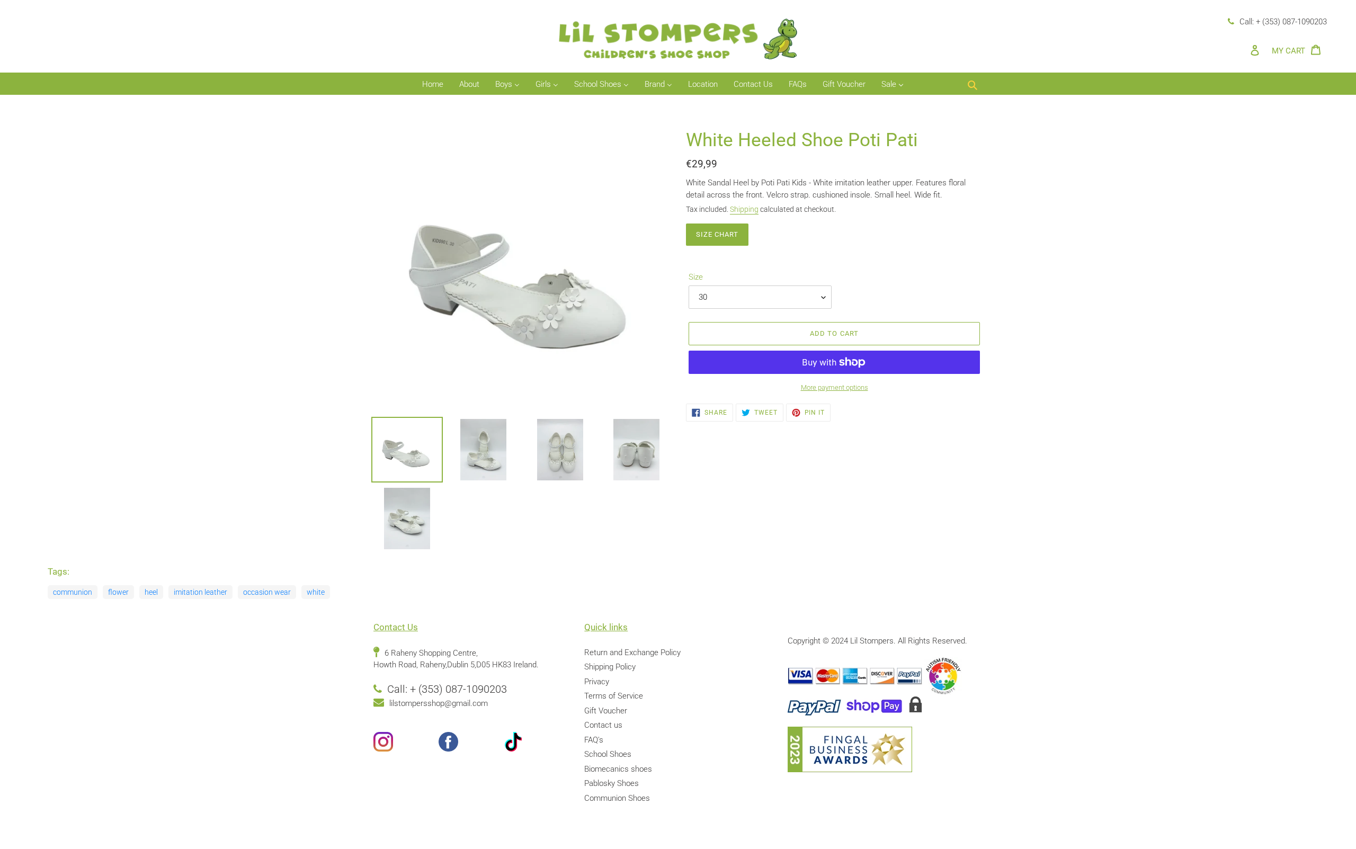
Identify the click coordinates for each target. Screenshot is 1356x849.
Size (696, 277)
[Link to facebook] (471, 744)
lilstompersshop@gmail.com (438, 703)
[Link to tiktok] (536, 744)
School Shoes (607, 754)
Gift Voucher (605, 711)
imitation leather (200, 592)
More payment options (834, 387)
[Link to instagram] (406, 744)
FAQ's (593, 740)
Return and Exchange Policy (632, 652)
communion (72, 592)
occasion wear (267, 592)
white (316, 592)
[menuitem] (432, 85)
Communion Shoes (617, 798)
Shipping (744, 209)
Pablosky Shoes (611, 783)
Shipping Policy (610, 667)
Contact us (603, 725)
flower (118, 592)
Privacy (596, 681)
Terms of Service (613, 696)
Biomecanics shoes (618, 769)
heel (151, 592)
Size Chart (717, 234)
